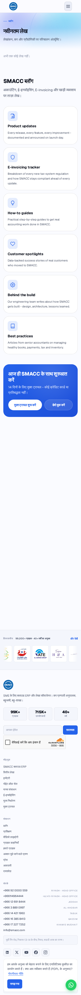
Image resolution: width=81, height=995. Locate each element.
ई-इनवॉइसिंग (9, 795)
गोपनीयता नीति (15, 974)
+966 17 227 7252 (40, 924)
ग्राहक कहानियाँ (11, 843)
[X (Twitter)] (17, 952)
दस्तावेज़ (7, 871)
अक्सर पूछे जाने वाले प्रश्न (15, 854)
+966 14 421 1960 (40, 913)
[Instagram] (45, 952)
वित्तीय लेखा (8, 772)
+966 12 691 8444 (40, 901)
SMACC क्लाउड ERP (14, 766)
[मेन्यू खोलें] (68, 6)
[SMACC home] (13, 6)
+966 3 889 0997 (40, 907)
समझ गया (14, 984)
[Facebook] (36, 952)
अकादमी (7, 865)
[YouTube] (26, 952)
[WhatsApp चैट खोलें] (71, 985)
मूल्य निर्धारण (9, 801)
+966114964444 (40, 896)
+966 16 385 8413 (40, 919)
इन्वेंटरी (6, 778)
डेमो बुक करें (58, 405)
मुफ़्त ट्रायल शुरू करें (25, 405)
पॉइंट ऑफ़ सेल (10, 784)
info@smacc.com (14, 930)
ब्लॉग (5, 826)
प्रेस (5, 860)
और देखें (74, 638)
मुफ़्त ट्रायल (9, 806)
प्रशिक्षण (7, 831)
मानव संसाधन (9, 789)
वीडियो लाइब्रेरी (10, 837)
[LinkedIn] (7, 952)
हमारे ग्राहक (9, 848)
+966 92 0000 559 (40, 890)
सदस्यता (70, 730)
